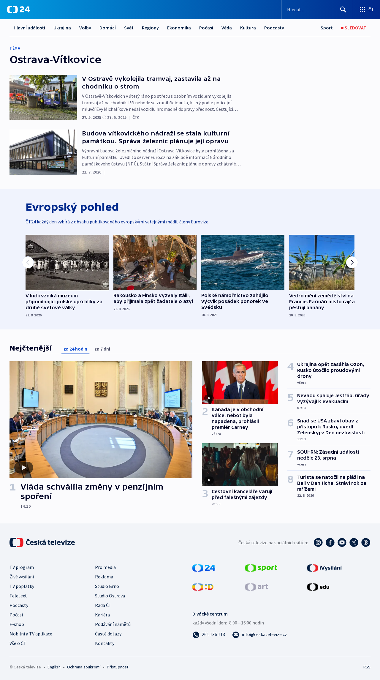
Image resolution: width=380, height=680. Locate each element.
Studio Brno (107, 586)
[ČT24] (18, 9)
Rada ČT (103, 605)
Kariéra (102, 615)
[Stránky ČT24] (203, 567)
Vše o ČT (18, 643)
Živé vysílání (22, 577)
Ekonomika (179, 28)
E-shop (17, 624)
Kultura (248, 28)
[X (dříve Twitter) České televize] (354, 542)
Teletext (18, 596)
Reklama (104, 577)
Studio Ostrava (110, 596)
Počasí (206, 28)
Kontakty (104, 643)
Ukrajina (62, 28)
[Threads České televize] (365, 542)
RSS (366, 667)
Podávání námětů (113, 624)
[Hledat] (343, 9)
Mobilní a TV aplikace (31, 634)
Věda (226, 28)
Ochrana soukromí (83, 667)
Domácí (107, 28)
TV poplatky (22, 586)
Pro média (105, 567)
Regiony (150, 28)
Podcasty (274, 28)
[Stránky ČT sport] (261, 567)
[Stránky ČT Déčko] (202, 586)
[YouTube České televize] (342, 542)
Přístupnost (117, 667)
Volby (85, 28)
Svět (129, 28)
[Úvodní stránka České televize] (43, 542)
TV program (22, 567)
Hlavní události (29, 28)
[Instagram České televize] (318, 542)
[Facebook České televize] (330, 542)
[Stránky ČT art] (256, 586)
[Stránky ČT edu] (318, 586)
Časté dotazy (108, 634)
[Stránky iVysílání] (324, 567)
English (54, 667)
